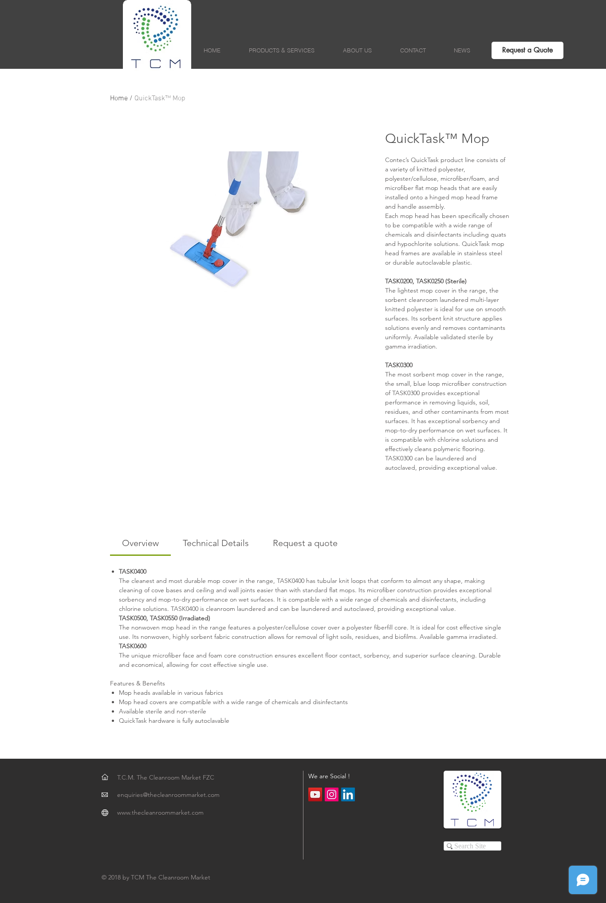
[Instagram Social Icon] (331, 794)
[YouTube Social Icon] (315, 794)
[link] (140, 543)
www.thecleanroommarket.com (160, 812)
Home (119, 98)
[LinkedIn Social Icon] (348, 794)
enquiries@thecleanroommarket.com (168, 795)
